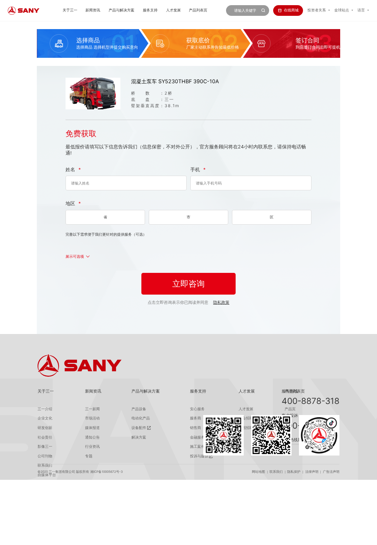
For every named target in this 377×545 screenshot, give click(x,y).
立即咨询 (188, 283)
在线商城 (291, 10)
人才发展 (173, 10)
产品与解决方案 (121, 10)
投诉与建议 (199, 456)
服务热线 (290, 391)
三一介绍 (45, 409)
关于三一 (70, 10)
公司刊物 (45, 456)
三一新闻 (92, 409)
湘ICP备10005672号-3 (106, 472)
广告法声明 (331, 472)
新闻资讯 (92, 10)
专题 (88, 456)
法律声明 (311, 472)
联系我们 (276, 472)
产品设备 (138, 409)
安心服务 (197, 409)
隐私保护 (293, 472)
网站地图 (258, 472)
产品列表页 (198, 10)
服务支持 (150, 10)
